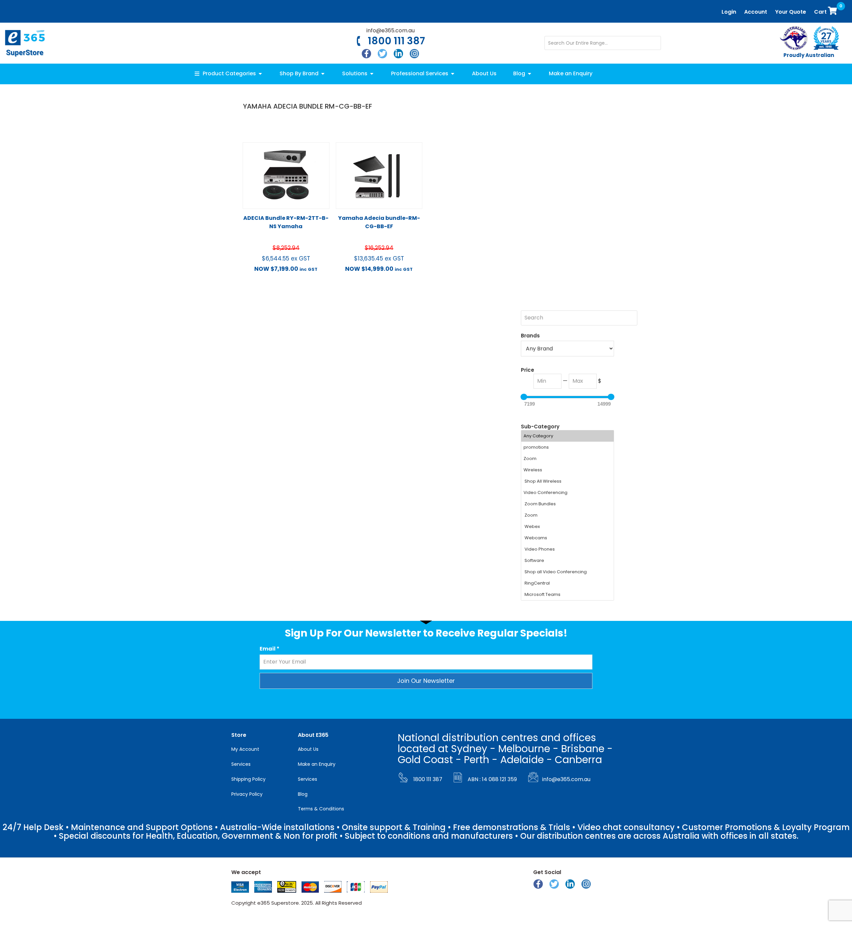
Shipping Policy (248, 779)
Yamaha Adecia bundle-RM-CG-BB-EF (379, 222)
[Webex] (567, 526)
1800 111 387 (396, 40)
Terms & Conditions (321, 808)
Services (241, 764)
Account (755, 12)
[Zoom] (567, 458)
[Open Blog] (529, 74)
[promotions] (567, 447)
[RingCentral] (567, 583)
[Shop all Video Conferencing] (567, 572)
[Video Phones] (567, 549)
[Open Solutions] (371, 74)
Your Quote (790, 12)
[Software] (567, 560)
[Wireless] (567, 470)
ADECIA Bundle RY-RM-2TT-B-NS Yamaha (285, 222)
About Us (308, 749)
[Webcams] (567, 538)
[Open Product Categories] (260, 74)
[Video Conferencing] (567, 492)
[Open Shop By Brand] (322, 74)
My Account (245, 749)
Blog (303, 794)
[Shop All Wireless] (567, 481)
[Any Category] (567, 436)
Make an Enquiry (316, 764)
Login (729, 12)
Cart (827, 10)
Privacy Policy (247, 794)
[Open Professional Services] (452, 74)
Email (270, 649)
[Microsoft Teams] (567, 594)
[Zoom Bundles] (567, 504)
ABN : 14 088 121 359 (492, 779)
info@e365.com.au (390, 30)
